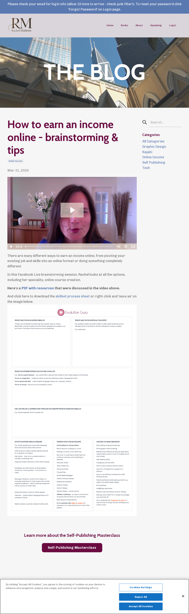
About (139, 25)
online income (15, 161)
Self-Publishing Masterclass (72, 548)
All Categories (153, 141)
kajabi (147, 152)
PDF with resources (38, 288)
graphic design (154, 147)
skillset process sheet (73, 296)
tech (146, 168)
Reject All (141, 597)
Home (109, 25)
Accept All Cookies (141, 606)
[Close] (183, 596)
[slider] (69, 246)
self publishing (153, 163)
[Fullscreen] (133, 246)
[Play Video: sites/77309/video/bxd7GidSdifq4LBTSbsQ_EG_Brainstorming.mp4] (72, 210)
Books (124, 25)
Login (172, 25)
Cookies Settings (141, 587)
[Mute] (118, 246)
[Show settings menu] (126, 246)
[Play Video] (11, 246)
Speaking (156, 25)
